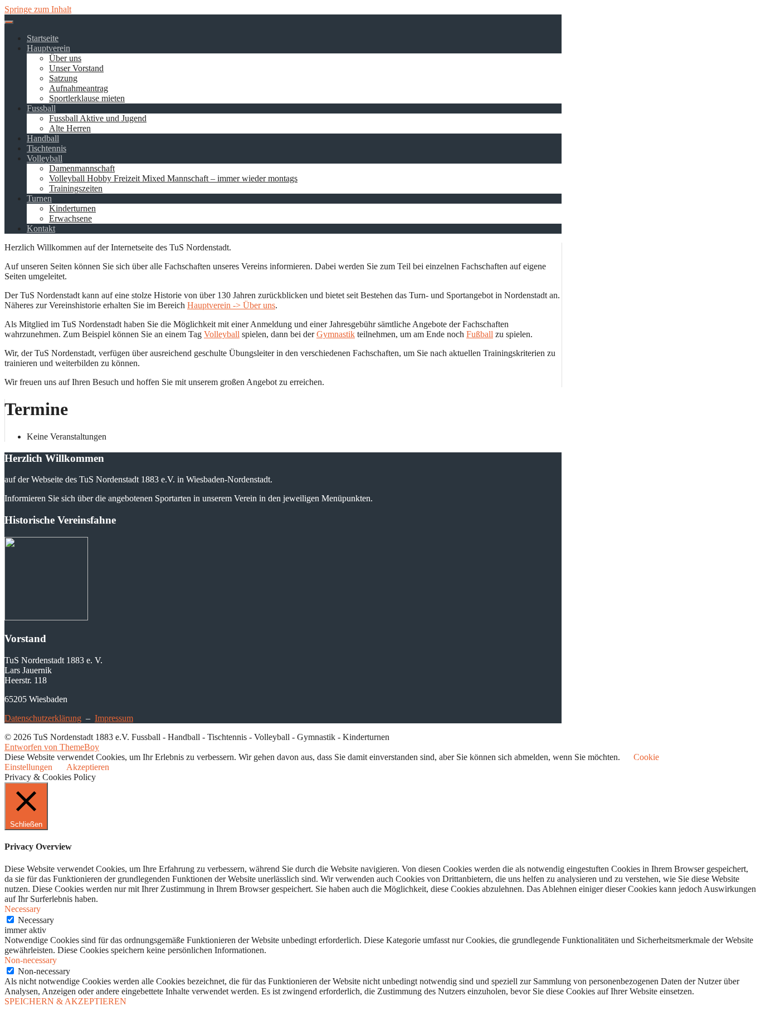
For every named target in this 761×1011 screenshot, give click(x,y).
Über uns (65, 58)
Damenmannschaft (82, 168)
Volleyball (44, 158)
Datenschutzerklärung (42, 718)
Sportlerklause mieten (87, 98)
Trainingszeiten (76, 188)
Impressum (114, 718)
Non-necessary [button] (30, 960)
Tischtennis (46, 148)
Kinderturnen (72, 208)
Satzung (63, 78)
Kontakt (41, 228)
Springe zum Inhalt (37, 9)
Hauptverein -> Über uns (231, 305)
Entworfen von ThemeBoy (51, 747)
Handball (43, 138)
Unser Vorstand (76, 68)
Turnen (39, 198)
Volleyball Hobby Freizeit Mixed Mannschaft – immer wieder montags (173, 178)
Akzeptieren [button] (87, 767)
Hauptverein (48, 48)
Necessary (36, 920)
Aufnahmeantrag (78, 88)
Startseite (42, 38)
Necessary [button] (22, 909)
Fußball (479, 334)
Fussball (41, 108)
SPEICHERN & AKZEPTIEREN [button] (65, 1001)
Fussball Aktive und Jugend (98, 118)
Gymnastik (335, 334)
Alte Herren (70, 128)
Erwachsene (70, 218)
